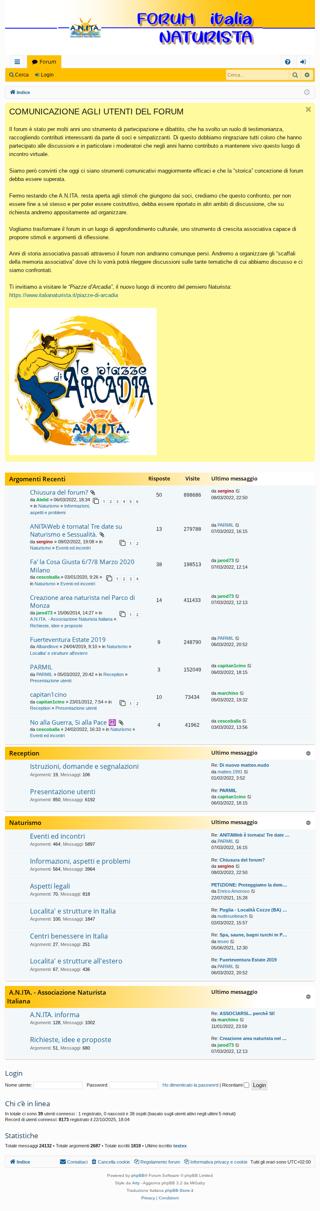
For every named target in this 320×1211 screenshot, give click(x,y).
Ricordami (233, 1084)
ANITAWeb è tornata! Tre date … (255, 834)
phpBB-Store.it (179, 1190)
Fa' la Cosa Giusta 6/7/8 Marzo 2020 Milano (82, 565)
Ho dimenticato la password (190, 1084)
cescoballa (48, 577)
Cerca (22, 75)
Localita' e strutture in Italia (73, 911)
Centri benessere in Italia (69, 936)
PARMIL (226, 525)
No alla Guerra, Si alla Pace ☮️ (73, 722)
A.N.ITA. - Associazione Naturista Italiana (71, 619)
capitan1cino (232, 665)
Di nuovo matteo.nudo (244, 765)
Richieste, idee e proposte (56, 625)
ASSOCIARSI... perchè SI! (247, 1013)
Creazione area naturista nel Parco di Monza (82, 601)
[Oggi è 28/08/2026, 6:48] (307, 92)
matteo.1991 (230, 771)
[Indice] (160, 28)
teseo (223, 941)
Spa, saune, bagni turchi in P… (253, 934)
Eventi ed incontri (73, 547)
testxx (180, 1145)
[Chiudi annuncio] (308, 109)
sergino (226, 490)
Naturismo (48, 505)
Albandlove (47, 646)
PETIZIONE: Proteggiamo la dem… (249, 884)
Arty (136, 1183)
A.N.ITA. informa (55, 1014)
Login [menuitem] (305, 63)
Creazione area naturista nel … (253, 1038)
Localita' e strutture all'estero (59, 653)
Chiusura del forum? (59, 492)
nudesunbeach (233, 916)
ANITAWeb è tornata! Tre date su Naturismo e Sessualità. (76, 530)
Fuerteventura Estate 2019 (68, 639)
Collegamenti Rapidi (19, 63)
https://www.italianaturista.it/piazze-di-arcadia (63, 295)
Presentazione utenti (50, 680)
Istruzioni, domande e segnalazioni (84, 766)
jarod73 (226, 560)
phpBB (138, 1175)
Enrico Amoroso (234, 891)
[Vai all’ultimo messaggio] (238, 491)
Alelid (42, 499)
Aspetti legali (50, 886)
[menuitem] (287, 61)
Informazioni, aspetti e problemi (80, 861)
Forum (48, 61)
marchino (228, 693)
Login (47, 75)
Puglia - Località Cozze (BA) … (253, 909)
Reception (113, 674)
